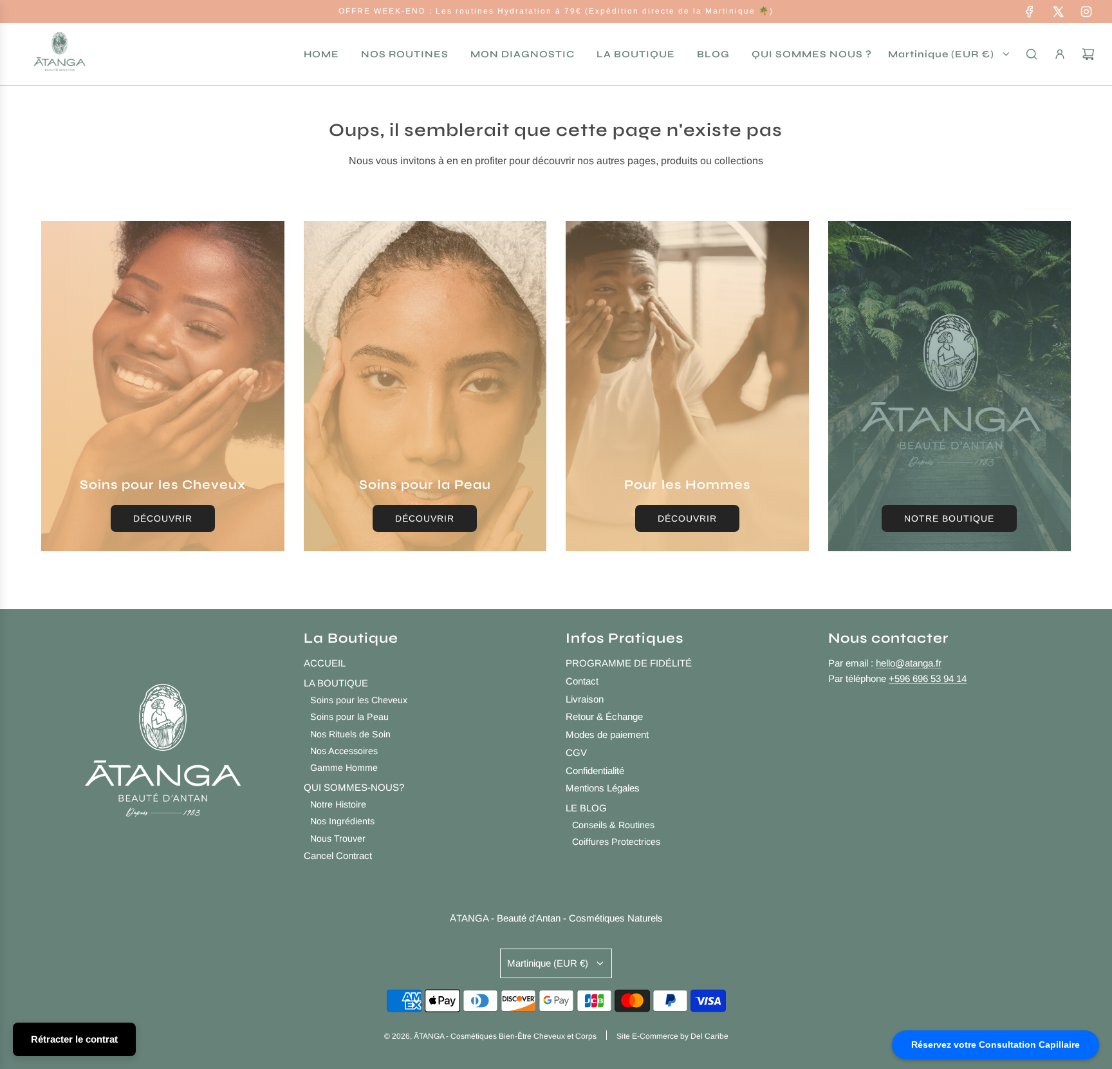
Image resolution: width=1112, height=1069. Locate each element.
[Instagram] (1086, 11)
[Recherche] (1031, 54)
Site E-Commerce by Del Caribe (672, 1036)
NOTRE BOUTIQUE (949, 518)
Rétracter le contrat (74, 1039)
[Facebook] (1029, 11)
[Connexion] (1060, 54)
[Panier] (1088, 54)
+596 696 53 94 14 (928, 678)
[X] (1058, 11)
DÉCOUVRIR (162, 518)
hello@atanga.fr (908, 662)
